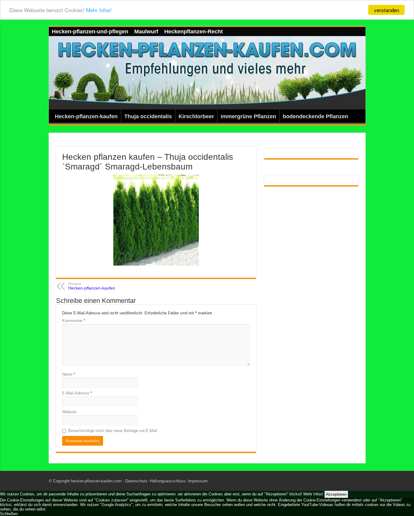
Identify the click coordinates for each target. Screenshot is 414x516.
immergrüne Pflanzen (248, 116)
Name (68, 374)
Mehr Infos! (99, 10)
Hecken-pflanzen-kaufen (86, 116)
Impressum (198, 481)
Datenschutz (136, 481)
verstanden (386, 10)
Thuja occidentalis (148, 116)
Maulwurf (146, 31)
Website (69, 412)
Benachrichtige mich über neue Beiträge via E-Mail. (113, 430)
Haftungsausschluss (167, 481)
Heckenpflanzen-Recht (193, 31)
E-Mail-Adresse (77, 393)
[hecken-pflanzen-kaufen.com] (207, 72)
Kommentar (73, 320)
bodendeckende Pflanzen (315, 116)
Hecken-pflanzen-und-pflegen (90, 31)
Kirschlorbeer (196, 116)
